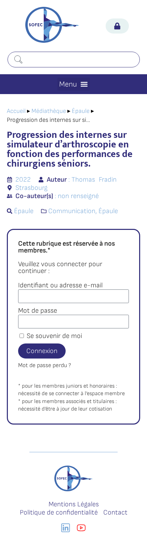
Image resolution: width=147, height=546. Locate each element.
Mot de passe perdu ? (44, 365)
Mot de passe (37, 311)
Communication (71, 211)
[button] (73, 84)
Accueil (16, 111)
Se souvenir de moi (53, 336)
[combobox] (74, 59)
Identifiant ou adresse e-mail (60, 285)
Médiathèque (48, 111)
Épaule (81, 111)
